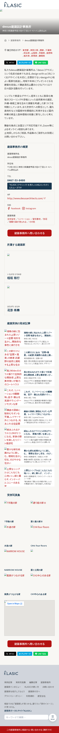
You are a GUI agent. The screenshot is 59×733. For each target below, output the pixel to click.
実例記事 (8, 682)
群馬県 (34, 55)
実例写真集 (21, 682)
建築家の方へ (34, 691)
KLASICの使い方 (31, 686)
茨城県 (42, 52)
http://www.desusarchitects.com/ (25, 198)
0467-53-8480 (16, 180)
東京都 (26, 50)
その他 (32, 221)
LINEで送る (42, 62)
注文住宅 (11, 218)
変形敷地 (37, 218)
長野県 (49, 52)
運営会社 (42, 696)
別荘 (45, 218)
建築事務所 (16, 40)
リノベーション (24, 218)
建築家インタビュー (12, 686)
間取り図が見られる (18, 221)
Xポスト (11, 62)
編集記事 (33, 682)
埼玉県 (27, 52)
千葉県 (48, 50)
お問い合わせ (48, 686)
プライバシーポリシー (13, 696)
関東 (42, 50)
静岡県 (42, 55)
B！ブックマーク (25, 62)
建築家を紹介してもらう (14, 691)
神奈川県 (34, 50)
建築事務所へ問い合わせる (29, 233)
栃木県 (27, 55)
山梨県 (34, 52)
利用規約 (30, 696)
